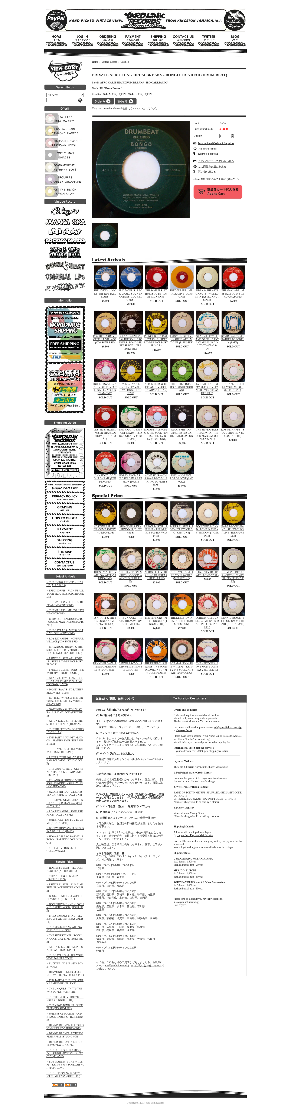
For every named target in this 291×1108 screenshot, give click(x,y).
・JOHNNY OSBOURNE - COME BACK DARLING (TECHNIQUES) (64, 1016)
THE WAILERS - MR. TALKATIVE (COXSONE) (181, 293)
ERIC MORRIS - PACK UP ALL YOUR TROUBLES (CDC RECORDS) (130, 295)
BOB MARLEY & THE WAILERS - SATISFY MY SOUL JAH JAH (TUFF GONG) (181, 668)
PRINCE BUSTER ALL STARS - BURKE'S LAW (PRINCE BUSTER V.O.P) (156, 341)
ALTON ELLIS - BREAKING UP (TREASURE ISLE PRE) (155, 575)
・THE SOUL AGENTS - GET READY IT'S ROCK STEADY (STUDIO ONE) (64, 771)
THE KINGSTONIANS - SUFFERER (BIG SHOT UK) (181, 620)
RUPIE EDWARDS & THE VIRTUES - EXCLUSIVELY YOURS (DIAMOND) (105, 389)
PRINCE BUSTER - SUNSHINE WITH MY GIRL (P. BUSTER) (181, 339)
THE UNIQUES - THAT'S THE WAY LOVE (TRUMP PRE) (130, 620)
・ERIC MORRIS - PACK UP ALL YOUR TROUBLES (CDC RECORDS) (65, 593)
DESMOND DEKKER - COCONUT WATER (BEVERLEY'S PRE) (233, 577)
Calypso (125, 61)
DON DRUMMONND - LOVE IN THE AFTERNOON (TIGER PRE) (207, 531)
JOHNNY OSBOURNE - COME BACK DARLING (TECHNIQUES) (207, 622)
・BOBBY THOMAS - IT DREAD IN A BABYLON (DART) (65, 830)
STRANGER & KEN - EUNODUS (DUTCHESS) (130, 529)
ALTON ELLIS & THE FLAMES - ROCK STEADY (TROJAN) (156, 387)
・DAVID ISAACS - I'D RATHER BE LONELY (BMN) (64, 691)
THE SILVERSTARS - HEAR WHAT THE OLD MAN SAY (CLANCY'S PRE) (207, 434)
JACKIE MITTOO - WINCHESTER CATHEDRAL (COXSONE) (181, 434)
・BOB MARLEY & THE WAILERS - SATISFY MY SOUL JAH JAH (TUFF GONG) (65, 1064)
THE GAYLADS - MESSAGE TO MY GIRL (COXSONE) (233, 293)
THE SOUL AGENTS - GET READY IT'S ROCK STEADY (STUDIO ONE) (130, 434)
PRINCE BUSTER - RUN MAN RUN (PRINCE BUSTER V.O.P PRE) (156, 531)
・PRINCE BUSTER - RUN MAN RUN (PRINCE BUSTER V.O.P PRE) (65, 887)
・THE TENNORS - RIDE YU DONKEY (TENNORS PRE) (65, 999)
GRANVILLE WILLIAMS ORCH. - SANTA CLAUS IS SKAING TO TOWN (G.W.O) (207, 342)
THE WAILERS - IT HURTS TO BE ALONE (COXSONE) (156, 293)
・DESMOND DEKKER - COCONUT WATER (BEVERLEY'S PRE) (65, 974)
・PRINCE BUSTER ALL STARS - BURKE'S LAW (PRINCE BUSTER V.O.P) (64, 661)
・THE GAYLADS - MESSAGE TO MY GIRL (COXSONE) (64, 632)
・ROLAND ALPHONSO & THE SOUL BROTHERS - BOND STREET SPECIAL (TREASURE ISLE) (65, 650)
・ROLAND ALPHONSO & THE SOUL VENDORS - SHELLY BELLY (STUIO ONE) (64, 783)
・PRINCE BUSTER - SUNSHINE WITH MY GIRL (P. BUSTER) (65, 671)
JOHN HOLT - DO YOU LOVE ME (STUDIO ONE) (105, 478)
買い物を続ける (207, 171)
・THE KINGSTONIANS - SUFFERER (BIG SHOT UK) (64, 1007)
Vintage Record (109, 61)
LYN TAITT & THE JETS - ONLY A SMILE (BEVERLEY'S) (105, 620)
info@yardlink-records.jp (117, 965)
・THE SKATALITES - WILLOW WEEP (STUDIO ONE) (64, 929)
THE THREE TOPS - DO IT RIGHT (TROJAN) (181, 387)
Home (95, 61)
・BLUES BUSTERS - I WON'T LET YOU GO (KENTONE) (64, 898)
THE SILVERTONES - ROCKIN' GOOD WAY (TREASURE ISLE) (130, 577)
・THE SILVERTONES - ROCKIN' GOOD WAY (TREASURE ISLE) (64, 938)
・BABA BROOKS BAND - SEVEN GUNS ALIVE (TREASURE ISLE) (65, 918)
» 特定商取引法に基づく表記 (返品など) (216, 179)
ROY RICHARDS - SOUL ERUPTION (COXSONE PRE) (232, 432)
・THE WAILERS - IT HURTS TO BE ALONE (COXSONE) (64, 604)
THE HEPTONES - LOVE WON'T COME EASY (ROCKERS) (207, 666)
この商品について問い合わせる (216, 161)
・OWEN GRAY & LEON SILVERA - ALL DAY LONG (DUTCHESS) (64, 712)
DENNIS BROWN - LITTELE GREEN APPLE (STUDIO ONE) (105, 666)
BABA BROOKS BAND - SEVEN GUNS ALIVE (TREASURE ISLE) (232, 531)
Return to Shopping (208, 153)
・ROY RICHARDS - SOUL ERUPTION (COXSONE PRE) (64, 813)
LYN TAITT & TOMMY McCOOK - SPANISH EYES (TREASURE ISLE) (207, 389)
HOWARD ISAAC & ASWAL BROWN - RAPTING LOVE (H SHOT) (155, 480)
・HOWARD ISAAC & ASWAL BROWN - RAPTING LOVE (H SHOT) (64, 839)
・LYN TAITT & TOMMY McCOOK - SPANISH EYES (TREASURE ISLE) (65, 740)
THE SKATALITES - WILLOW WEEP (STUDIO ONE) (105, 575)
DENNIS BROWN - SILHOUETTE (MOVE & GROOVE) (130, 666)
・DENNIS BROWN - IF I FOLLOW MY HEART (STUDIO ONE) (65, 1027)
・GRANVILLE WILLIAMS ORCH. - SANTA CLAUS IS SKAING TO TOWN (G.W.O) (64, 681)
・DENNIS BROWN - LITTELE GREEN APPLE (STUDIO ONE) (64, 1035)
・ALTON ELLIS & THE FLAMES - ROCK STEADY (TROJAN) (64, 722)
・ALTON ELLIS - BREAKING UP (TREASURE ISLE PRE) (64, 949)
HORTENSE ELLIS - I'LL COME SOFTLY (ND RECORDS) (105, 529)
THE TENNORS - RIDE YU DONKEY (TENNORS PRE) (156, 620)
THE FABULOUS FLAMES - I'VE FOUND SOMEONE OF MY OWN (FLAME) (156, 668)
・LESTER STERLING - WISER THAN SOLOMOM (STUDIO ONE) (64, 760)
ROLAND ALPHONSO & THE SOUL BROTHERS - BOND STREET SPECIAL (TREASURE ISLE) (130, 342)
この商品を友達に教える (212, 166)
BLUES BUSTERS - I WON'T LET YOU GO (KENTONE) (181, 529)
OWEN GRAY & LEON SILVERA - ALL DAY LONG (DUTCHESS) (130, 389)
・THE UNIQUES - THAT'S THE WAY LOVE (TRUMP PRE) (64, 990)
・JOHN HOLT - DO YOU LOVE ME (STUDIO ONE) (64, 821)
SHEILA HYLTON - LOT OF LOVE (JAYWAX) (181, 478)
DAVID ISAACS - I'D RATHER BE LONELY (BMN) (232, 339)
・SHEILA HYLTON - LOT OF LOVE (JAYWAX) (64, 850)
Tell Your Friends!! (208, 148)
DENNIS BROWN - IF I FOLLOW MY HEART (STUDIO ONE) (232, 620)
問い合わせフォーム (149, 965)
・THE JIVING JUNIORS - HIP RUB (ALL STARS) (64, 584)
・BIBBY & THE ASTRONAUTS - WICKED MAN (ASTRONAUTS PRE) (65, 622)
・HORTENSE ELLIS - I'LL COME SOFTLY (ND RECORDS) (64, 869)
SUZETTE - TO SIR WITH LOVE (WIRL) (207, 574)
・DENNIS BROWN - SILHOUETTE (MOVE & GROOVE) (65, 1043)
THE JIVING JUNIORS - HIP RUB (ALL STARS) (105, 293)
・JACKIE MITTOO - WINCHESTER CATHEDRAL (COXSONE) (64, 793)
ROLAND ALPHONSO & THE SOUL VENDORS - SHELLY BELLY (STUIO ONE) (156, 434)
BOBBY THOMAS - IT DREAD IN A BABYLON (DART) (130, 478)
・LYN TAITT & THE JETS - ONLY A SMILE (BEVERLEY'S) (65, 982)
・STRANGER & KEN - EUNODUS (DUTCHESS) (64, 878)
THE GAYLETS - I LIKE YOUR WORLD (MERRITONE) (232, 387)
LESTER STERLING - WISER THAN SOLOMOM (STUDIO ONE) (105, 434)
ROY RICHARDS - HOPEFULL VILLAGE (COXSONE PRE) (105, 339)
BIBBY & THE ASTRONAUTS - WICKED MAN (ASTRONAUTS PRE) (207, 295)
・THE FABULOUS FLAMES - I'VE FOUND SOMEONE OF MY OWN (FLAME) (64, 1053)
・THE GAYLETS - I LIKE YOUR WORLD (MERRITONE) (65, 751)
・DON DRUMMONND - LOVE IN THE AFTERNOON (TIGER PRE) (65, 907)
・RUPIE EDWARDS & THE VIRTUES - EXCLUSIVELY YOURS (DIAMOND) (64, 701)
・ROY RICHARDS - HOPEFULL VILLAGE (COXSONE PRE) (65, 640)
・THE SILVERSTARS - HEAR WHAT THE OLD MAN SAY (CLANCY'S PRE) (64, 803)
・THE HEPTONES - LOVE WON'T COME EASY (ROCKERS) (64, 1075)
